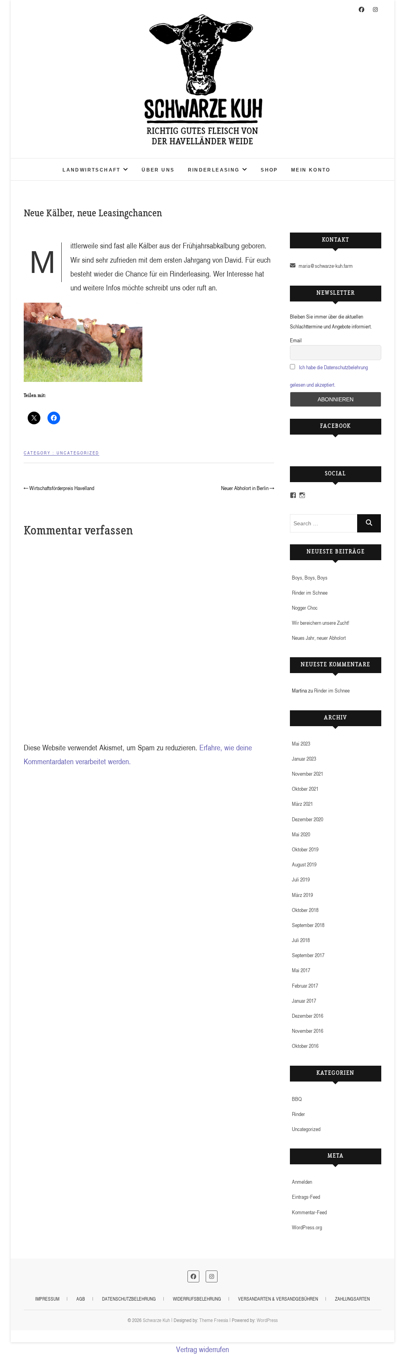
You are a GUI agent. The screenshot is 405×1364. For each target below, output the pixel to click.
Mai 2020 (301, 834)
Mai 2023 (301, 743)
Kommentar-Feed (309, 1212)
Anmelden (302, 1181)
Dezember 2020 (307, 819)
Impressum (47, 1299)
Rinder (298, 1113)
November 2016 (307, 1030)
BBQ (297, 1098)
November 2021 (307, 773)
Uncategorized (78, 452)
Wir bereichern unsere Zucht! (320, 622)
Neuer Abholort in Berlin (247, 488)
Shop (269, 170)
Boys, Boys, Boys (309, 577)
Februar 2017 (305, 985)
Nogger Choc (305, 607)
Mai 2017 (301, 970)
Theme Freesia (213, 1320)
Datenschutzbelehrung (129, 1299)
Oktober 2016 (305, 1045)
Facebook (335, 427)
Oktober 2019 (305, 849)
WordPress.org (307, 1227)
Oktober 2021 (305, 788)
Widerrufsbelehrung (197, 1299)
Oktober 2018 (305, 909)
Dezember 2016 (307, 1015)
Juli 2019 (301, 879)
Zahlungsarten (352, 1299)
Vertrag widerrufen (202, 1349)
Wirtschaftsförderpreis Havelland (59, 488)
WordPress (267, 1320)
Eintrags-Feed (306, 1196)
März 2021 (302, 803)
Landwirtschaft (91, 170)
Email (296, 340)
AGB (80, 1299)
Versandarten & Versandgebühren (278, 1299)
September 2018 (308, 924)
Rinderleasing (214, 170)
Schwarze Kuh (52, 164)
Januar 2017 (304, 1000)
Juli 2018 (301, 940)
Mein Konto (311, 170)
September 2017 (308, 955)
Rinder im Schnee (309, 592)
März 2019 (302, 894)
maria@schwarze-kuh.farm (325, 265)
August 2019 (304, 864)
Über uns (158, 170)
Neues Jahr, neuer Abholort (319, 637)
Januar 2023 (304, 758)
